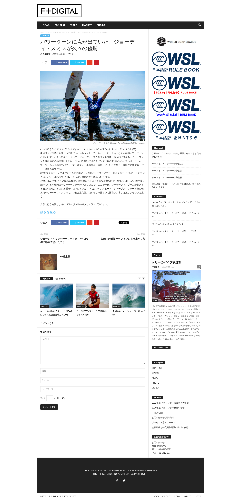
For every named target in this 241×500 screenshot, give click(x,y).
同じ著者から (60, 278)
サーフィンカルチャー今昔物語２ (168, 170)
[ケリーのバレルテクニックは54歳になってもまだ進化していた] (56, 296)
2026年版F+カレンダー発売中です (168, 408)
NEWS (46, 25)
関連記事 (46, 278)
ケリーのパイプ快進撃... (168, 262)
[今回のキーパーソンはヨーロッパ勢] (128, 296)
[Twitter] (123, 479)
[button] (199, 25)
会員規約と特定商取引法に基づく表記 (170, 427)
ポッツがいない (159, 224)
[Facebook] (116, 479)
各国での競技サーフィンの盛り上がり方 (123, 238)
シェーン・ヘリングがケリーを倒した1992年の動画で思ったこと (64, 240)
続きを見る (48, 212)
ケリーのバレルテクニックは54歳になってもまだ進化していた (176, 155)
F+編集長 (46, 54)
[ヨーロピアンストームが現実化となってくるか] (92, 296)
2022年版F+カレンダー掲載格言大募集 (170, 403)
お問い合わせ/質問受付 (163, 417)
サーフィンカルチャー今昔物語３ (168, 164)
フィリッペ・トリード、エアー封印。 (170, 213)
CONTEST (59, 25)
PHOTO (101, 25)
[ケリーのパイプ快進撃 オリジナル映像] (176, 286)
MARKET (87, 25)
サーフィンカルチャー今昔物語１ (168, 177)
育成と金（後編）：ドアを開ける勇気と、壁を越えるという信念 (176, 185)
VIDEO (73, 25)
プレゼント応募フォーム (163, 422)
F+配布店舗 (157, 412)
